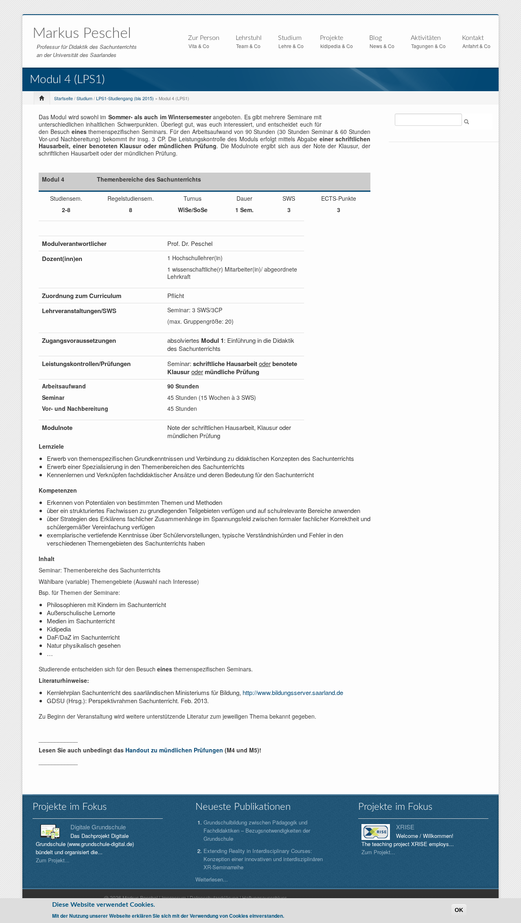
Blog (375, 38)
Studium (290, 38)
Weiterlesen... (211, 879)
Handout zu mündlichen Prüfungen (174, 750)
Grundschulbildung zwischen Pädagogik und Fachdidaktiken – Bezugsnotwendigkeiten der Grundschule (257, 830)
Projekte (331, 38)
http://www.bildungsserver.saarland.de (293, 692)
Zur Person (203, 38)
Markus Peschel (82, 33)
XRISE (405, 826)
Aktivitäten (426, 38)
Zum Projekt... (53, 860)
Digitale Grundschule (98, 826)
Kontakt (473, 38)
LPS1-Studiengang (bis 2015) (125, 98)
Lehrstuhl (249, 38)
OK (459, 910)
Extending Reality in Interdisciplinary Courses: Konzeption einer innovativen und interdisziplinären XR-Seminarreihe (263, 859)
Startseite (63, 98)
